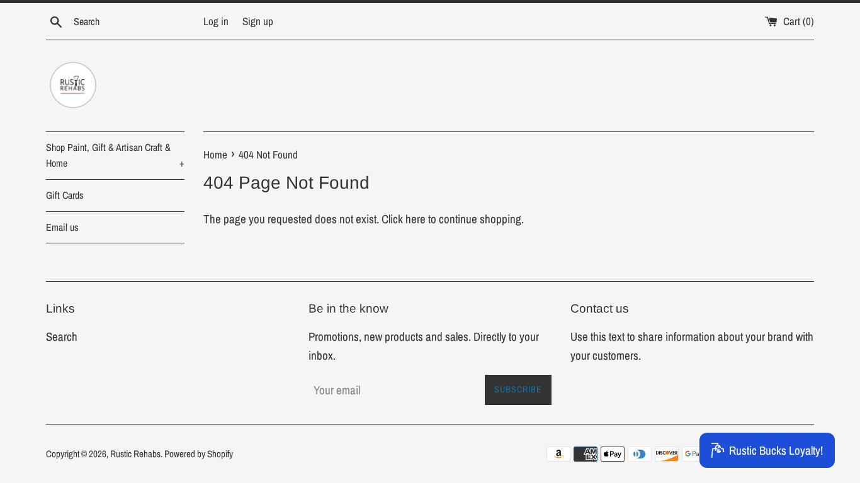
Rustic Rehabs (135, 453)
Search (61, 336)
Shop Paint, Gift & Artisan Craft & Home (115, 155)
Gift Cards (65, 195)
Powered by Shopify (198, 453)
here (415, 219)
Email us (62, 227)
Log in (216, 21)
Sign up (257, 21)
